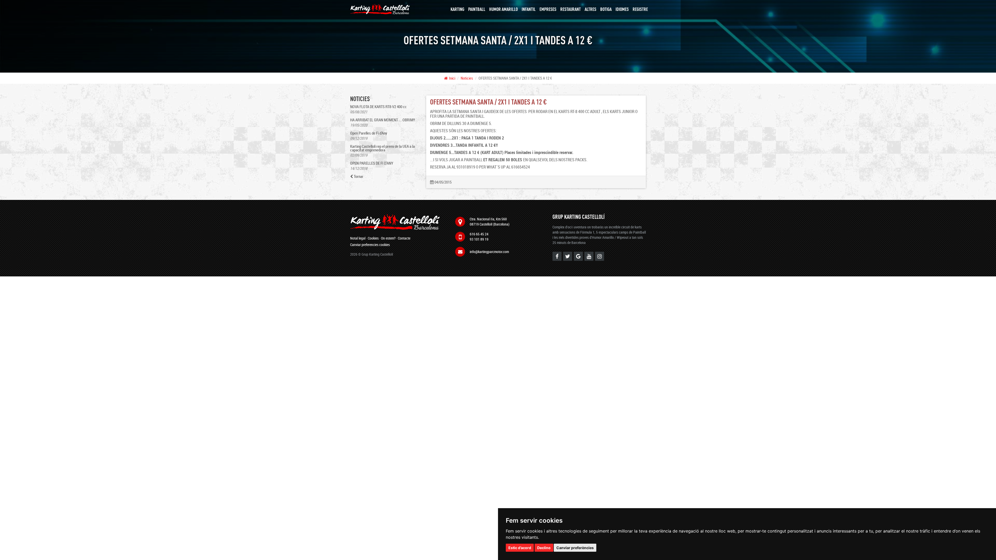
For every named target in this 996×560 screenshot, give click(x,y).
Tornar (358, 176)
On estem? (388, 238)
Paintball (476, 9)
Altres (590, 9)
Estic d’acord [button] (519, 547)
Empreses (548, 9)
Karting (457, 9)
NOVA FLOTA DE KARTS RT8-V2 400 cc (378, 106)
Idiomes (622, 9)
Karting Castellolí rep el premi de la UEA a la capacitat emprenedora (382, 148)
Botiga (606, 9)
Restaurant (570, 9)
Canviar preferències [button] (575, 547)
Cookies (373, 238)
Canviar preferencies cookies (370, 244)
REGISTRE (640, 9)
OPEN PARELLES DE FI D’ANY (371, 163)
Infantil (529, 9)
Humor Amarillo (503, 9)
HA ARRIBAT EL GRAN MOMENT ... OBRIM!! (382, 120)
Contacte (404, 238)
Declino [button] (544, 547)
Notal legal (357, 238)
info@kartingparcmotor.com (489, 251)
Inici (452, 78)
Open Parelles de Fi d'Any (368, 133)
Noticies (467, 78)
